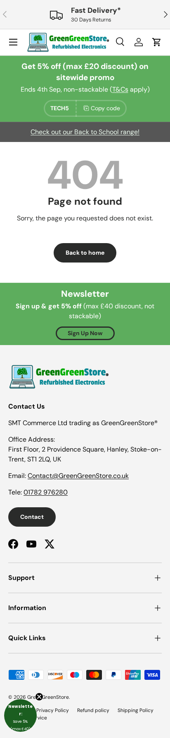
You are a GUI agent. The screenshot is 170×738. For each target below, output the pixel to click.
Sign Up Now (85, 333)
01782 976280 (46, 492)
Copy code (105, 108)
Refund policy (93, 710)
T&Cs (120, 89)
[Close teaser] (39, 697)
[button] (20, 715)
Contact (32, 516)
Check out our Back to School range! (85, 132)
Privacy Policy (52, 710)
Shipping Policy (135, 710)
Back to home (85, 252)
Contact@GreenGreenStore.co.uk (78, 475)
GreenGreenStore (48, 697)
